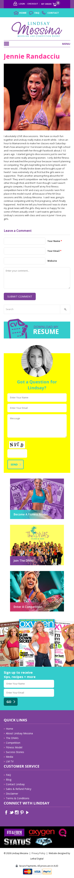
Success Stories (15, 752)
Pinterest (22, 812)
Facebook (6, 812)
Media (9, 756)
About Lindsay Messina (19, 733)
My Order (49, 3)
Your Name (54, 241)
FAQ (8, 775)
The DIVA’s (12, 738)
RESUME (46, 330)
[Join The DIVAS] (37, 526)
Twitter (11, 812)
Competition (13, 742)
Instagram (16, 812)
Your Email (54, 251)
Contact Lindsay (15, 784)
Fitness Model (14, 747)
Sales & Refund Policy (18, 789)
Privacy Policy (38, 853)
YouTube (27, 812)
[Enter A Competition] (37, 573)
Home (9, 728)
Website (52, 260)
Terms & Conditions (17, 798)
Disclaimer (12, 793)
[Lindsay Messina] (37, 23)
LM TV (9, 761)
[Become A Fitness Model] (37, 480)
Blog (8, 779)
